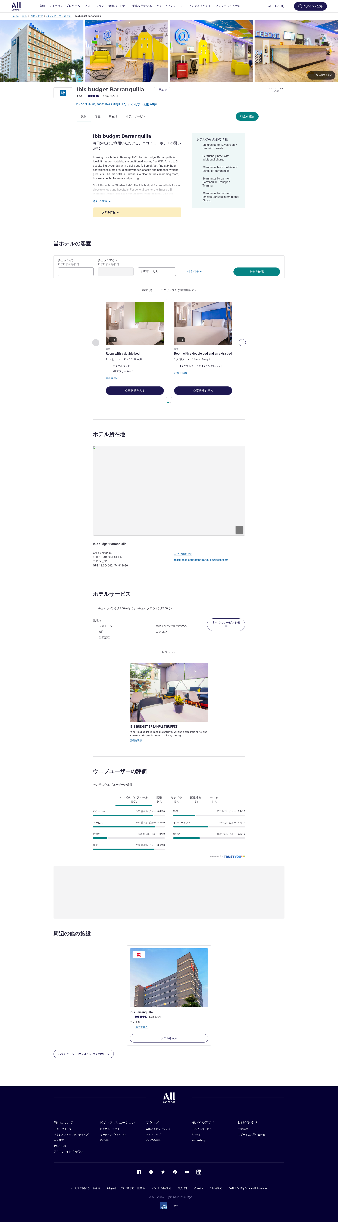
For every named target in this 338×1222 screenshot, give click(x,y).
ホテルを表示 (169, 1038)
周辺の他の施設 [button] (72, 933)
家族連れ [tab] (195, 799)
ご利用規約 (216, 1188)
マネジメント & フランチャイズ (71, 1134)
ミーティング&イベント (113, 1134)
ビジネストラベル (110, 1128)
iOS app (196, 1134)
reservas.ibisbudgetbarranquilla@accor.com (201, 560)
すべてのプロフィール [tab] (134, 799)
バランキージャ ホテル (58, 16)
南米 (24, 16)
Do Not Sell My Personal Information (248, 1188)
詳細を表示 (136, 740)
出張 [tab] (159, 799)
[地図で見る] (169, 491)
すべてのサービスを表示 (226, 624)
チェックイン (68, 262)
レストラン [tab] (169, 652)
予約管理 (243, 1128)
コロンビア (36, 16)
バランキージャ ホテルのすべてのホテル (83, 1054)
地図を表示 (150, 104)
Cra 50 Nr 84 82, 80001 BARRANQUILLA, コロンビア (108, 104)
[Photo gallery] (169, 51)
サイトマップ (153, 1134)
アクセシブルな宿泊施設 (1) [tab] (178, 290)
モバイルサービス (202, 1128)
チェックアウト (108, 262)
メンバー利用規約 (161, 1188)
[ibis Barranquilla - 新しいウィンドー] (169, 977)
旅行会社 (105, 1140)
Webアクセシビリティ (158, 1128)
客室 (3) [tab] (147, 290)
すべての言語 (153, 1140)
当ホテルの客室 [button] (72, 243)
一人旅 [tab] (214, 799)
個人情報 (183, 1188)
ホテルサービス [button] (112, 594)
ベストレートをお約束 (275, 89)
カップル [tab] (176, 799)
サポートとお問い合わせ (251, 1134)
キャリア (59, 1140)
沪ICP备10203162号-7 (180, 1197)
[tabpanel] (169, 351)
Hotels (14, 16)
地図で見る (141, 1027)
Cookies (198, 1188)
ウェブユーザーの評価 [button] (120, 771)
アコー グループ (63, 1128)
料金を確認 (247, 116)
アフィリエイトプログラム (68, 1151)
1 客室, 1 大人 (149, 271)
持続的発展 (60, 1145)
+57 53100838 (183, 554)
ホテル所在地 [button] (109, 434)
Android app (198, 1140)
